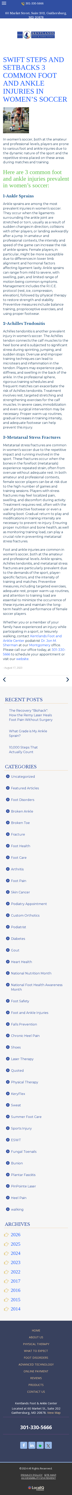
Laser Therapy (22, 1059)
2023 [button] (15, 1262)
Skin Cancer (20, 892)
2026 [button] (15, 1234)
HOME (36, 1330)
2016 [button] (15, 1290)
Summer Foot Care (26, 1117)
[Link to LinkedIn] (31, 1445)
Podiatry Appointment (29, 904)
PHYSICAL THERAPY (36, 1344)
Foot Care (19, 858)
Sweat (16, 1105)
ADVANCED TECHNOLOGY (36, 1364)
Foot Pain (18, 881)
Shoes (16, 1047)
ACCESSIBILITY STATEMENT (38, 1477)
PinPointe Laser (23, 1186)
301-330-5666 (35, 3)
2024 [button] (15, 1253)
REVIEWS (36, 1378)
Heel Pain (18, 1198)
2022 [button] (15, 1271)
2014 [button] (15, 1308)
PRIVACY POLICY (32, 1474)
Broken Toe (20, 823)
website (22, 659)
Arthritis (17, 869)
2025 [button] (15, 1244)
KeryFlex (18, 1094)
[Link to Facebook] (23, 1445)
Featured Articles (25, 788)
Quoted (17, 1071)
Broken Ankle (22, 811)
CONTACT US (36, 1392)
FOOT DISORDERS (36, 1358)
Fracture (18, 834)
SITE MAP (50, 1474)
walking (17, 1209)
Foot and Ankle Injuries (29, 1013)
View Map (54, 1413)
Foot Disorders (22, 800)
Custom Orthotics (25, 915)
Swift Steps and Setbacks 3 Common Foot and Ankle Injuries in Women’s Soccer (35, 79)
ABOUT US (36, 1337)
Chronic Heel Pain (25, 1036)
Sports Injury (21, 1128)
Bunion (17, 1163)
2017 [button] (15, 1281)
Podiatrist (18, 927)
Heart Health (21, 962)
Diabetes (18, 939)
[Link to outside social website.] (40, 1445)
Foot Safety (20, 1001)
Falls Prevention (24, 1024)
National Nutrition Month (31, 973)
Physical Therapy (24, 1082)
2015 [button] (15, 1299)
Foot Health (20, 846)
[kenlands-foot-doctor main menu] (4, 3)
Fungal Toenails (23, 1152)
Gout (15, 950)
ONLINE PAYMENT (36, 1371)
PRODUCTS (36, 1385)
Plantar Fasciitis (23, 1175)
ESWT (16, 1140)
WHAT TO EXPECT (36, 1351)
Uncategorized (23, 777)
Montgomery (39, 645)
